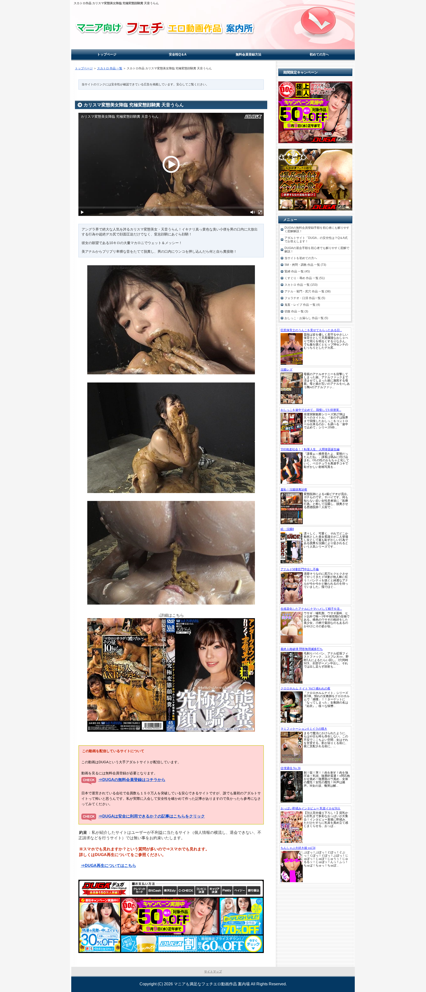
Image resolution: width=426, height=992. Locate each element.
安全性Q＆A (177, 54)
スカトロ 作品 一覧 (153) (301, 284)
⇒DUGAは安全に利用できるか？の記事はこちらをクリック (151, 816)
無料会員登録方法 (248, 54)
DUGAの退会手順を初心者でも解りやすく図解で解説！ (316, 249)
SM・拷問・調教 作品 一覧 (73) (305, 265)
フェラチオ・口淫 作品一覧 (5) (304, 298)
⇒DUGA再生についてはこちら (108, 865)
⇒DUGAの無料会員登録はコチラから (131, 780)
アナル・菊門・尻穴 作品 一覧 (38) (307, 291)
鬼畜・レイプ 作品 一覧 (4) (302, 304)
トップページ (84, 68)
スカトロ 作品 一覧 (109, 68)
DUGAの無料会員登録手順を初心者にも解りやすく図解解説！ (316, 229)
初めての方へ (319, 54)
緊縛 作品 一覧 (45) (297, 271)
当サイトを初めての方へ (300, 258)
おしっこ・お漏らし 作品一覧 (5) (306, 318)
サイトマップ (213, 971)
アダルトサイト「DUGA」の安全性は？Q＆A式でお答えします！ (316, 239)
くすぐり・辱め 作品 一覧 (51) (304, 278)
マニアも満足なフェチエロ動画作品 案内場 (212, 984)
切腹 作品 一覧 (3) (296, 311)
